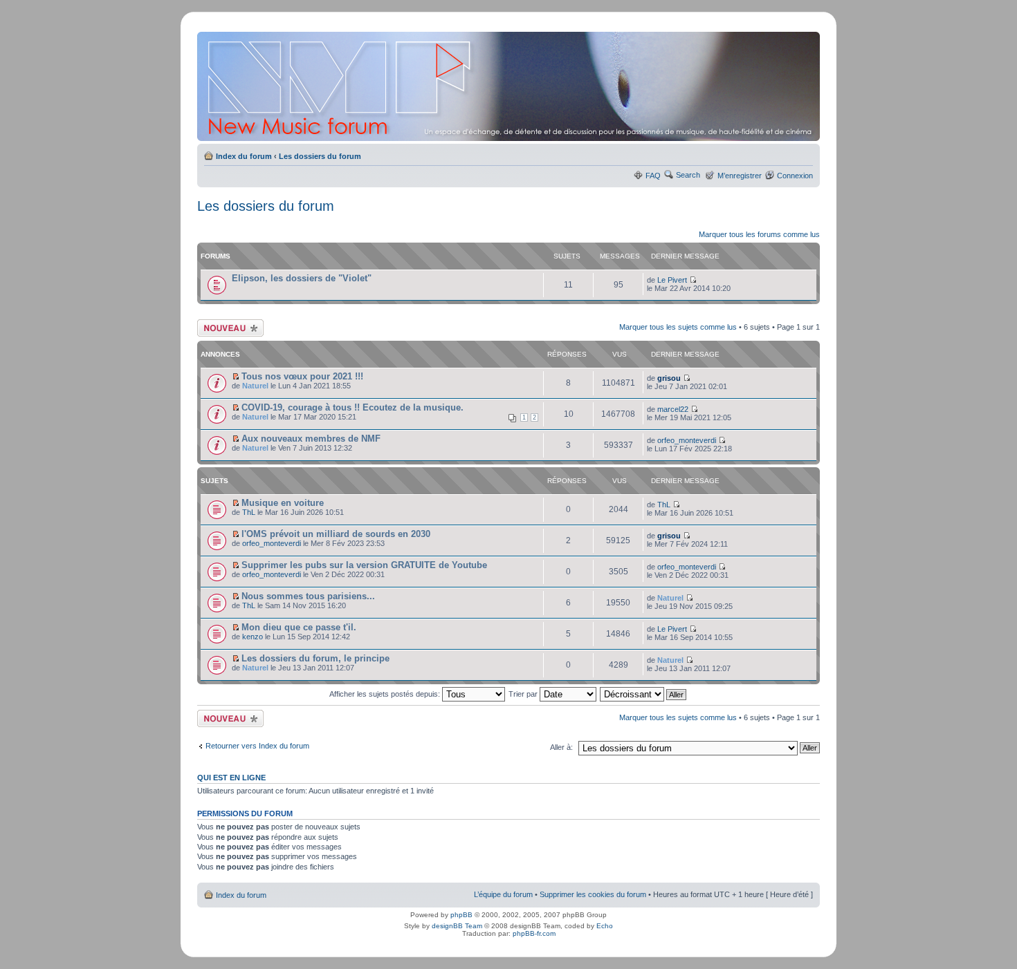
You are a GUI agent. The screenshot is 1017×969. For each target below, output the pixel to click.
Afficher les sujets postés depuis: (385, 694)
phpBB (461, 915)
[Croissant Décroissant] (644, 694)
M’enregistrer (739, 175)
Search (688, 175)
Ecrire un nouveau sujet (228, 327)
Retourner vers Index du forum (257, 746)
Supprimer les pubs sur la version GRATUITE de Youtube (364, 565)
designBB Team (457, 926)
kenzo (252, 636)
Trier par (524, 694)
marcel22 (672, 409)
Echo (604, 926)
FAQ (653, 175)
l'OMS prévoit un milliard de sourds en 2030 (335, 534)
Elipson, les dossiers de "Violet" (302, 278)
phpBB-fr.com (534, 933)
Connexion (795, 175)
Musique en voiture (282, 503)
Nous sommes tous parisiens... (308, 596)
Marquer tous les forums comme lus (759, 234)
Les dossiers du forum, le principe (315, 658)
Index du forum (244, 156)
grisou (669, 378)
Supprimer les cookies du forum (593, 894)
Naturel (255, 386)
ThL (248, 512)
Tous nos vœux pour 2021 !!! (302, 376)
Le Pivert (672, 280)
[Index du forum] (509, 86)
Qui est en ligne (231, 777)
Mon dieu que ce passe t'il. (298, 627)
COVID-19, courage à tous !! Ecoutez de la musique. (352, 407)
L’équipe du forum (503, 894)
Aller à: (561, 747)
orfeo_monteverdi (686, 440)
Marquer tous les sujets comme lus (678, 327)
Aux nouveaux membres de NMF (311, 438)
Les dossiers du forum (320, 156)
